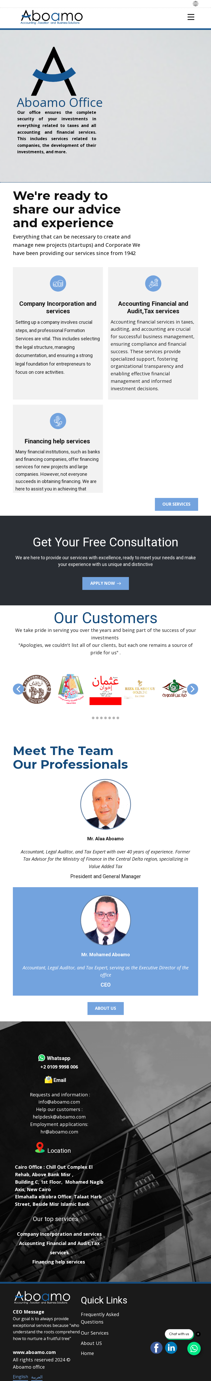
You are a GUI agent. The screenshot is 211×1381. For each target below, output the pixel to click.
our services (176, 504)
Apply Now (103, 583)
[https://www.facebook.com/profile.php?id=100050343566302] (156, 1348)
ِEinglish (20, 1376)
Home (87, 1353)
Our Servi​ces (95, 1333)
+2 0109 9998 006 (59, 1067)
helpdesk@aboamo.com (59, 1117)
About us (105, 1008)
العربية (36, 1377)
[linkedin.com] (171, 1348)
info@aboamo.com (59, 1102)
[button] (18, 688)
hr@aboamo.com (59, 1132)
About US (91, 1343)
